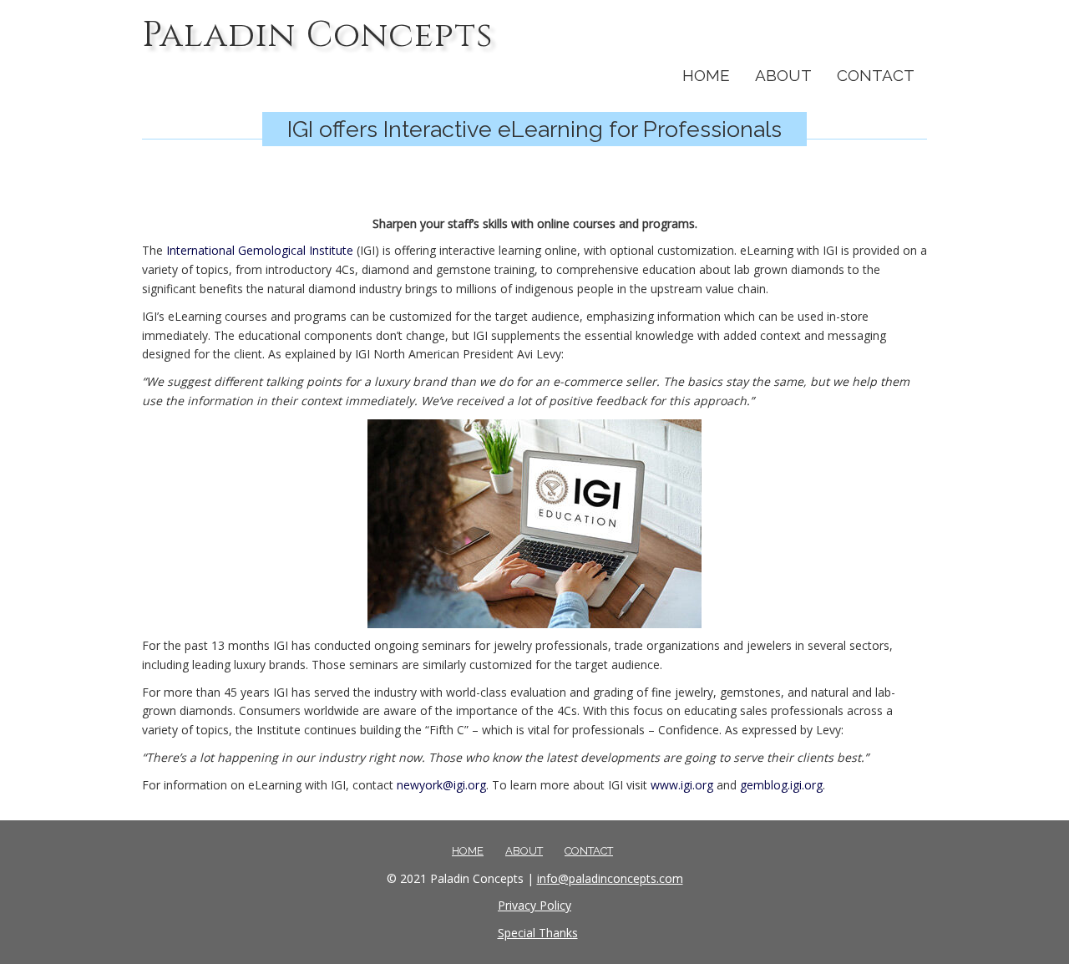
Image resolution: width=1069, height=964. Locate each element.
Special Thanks (538, 933)
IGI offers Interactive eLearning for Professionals (534, 129)
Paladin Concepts (317, 35)
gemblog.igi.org (781, 785)
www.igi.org (682, 785)
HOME (706, 75)
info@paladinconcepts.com (610, 878)
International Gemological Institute (259, 250)
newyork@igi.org (441, 785)
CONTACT (875, 75)
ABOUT (783, 75)
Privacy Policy (534, 905)
